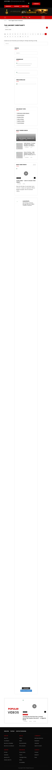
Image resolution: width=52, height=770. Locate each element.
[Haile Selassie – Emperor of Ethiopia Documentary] (26, 137)
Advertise (6, 731)
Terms (20, 754)
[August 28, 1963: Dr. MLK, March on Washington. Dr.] (18, 244)
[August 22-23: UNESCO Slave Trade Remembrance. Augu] (33, 323)
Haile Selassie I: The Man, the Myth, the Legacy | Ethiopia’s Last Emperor (29, 144)
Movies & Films (20, 117)
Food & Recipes (20, 123)
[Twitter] (8, 4)
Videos (20, 738)
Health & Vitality (20, 121)
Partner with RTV (7, 760)
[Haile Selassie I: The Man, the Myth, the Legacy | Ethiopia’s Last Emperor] (19, 146)
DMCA (20, 760)
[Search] (46, 17)
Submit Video (25, 6)
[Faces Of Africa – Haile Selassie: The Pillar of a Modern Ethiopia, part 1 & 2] (19, 155)
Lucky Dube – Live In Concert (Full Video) (25, 181)
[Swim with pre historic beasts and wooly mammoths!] (23, 293)
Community (36, 3)
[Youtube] (15, 4)
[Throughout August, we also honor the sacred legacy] (33, 394)
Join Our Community (21, 731)
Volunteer (37, 743)
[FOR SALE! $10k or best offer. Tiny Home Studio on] (33, 246)
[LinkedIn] (10, 4)
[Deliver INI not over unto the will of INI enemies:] (18, 494)
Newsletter (37, 740)
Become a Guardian (8, 743)
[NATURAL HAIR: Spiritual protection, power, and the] (28, 218)
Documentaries (22, 743)
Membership (8, 6)
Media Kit (37, 754)
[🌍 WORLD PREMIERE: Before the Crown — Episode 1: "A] (33, 576)
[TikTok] (20, 4)
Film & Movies (25, 714)
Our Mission (6, 740)
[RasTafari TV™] (26, 17)
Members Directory (39, 738)
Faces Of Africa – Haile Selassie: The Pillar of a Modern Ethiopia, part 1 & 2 (29, 154)
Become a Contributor (9, 745)
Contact (12, 731)
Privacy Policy (22, 752)
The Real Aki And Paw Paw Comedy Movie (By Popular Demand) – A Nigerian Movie (34, 718)
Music (20, 740)
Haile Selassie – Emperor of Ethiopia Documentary (31, 138)
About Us (6, 738)
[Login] (30, 4)
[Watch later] (23, 4)
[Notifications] (25, 4)
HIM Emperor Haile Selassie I (23, 113)
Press (36, 757)
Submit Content (38, 745)
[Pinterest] (13, 4)
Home (5, 20)
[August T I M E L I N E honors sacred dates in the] (33, 485)
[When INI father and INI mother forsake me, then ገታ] (23, 564)
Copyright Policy (23, 757)
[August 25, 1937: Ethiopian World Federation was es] (18, 321)
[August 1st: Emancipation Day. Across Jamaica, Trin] (28, 489)
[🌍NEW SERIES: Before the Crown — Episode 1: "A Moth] (28, 576)
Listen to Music (20, 119)
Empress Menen (20, 115)
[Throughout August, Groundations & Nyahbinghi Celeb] (18, 392)
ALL (5, 34)
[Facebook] (5, 4)
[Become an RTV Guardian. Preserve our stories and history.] (26, 11)
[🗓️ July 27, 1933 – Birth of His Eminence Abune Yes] (18, 612)
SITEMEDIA (21, 139)
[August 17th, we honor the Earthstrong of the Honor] (28, 395)
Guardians (16, 6)
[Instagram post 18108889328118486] (23, 453)
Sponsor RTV (7, 757)
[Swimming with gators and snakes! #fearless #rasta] (28, 292)
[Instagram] (18, 4)
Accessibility (22, 762)
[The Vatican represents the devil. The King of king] (23, 217)
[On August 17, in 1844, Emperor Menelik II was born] (23, 406)
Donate (5, 752)
